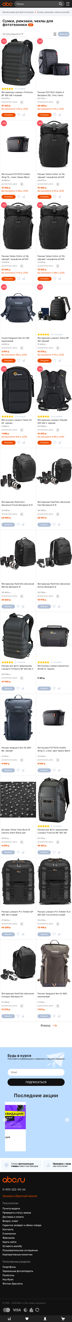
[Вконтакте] (5, 1292)
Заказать (8, 525)
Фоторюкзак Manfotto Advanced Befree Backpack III (18, 585)
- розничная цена (9, 100)
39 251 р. (42, 846)
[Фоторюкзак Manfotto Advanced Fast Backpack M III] (54, 472)
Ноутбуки (8, 1279)
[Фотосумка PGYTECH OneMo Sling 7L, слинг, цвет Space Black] (54, 718)
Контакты (8, 1229)
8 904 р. (6, 764)
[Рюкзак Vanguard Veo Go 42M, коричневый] (54, 963)
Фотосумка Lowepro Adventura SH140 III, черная (53, 667)
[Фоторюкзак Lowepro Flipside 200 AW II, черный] (54, 390)
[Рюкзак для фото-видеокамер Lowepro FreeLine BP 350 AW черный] (54, 799)
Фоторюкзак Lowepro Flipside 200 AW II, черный (52, 421)
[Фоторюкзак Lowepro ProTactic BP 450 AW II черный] (18, 62)
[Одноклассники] (11, 1292)
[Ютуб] (17, 1292)
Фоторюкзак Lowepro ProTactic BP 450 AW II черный (17, 94)
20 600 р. (42, 106)
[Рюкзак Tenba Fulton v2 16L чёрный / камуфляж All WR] (54, 144)
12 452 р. (6, 188)
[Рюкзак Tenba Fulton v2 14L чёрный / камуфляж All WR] (18, 226)
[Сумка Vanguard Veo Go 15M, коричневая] (18, 308)
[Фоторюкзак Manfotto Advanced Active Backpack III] (54, 554)
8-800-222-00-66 (14, 1189)
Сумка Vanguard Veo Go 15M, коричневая (16, 339)
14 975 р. (42, 600)
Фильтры (63, 34)
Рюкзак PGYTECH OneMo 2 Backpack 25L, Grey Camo (51, 94)
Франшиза (9, 1237)
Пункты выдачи (11, 1208)
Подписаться (36, 1082)
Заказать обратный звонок (20, 1196)
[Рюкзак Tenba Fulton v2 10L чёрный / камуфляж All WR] (54, 226)
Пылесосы (8, 1275)
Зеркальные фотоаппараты (18, 1271)
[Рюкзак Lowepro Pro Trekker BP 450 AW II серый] (18, 881)
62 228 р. (6, 927)
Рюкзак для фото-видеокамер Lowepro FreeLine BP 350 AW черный (53, 831)
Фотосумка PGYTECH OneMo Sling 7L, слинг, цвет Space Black (54, 749)
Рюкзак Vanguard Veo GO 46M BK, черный (16, 749)
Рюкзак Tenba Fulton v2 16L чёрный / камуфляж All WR (51, 175)
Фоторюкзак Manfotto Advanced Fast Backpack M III (54, 503)
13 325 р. (42, 269)
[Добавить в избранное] (18, 114)
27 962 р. (6, 681)
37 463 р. (6, 106)
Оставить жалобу (12, 1246)
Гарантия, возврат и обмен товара (22, 1225)
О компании (9, 1233)
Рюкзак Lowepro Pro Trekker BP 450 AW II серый (17, 913)
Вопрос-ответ (10, 1221)
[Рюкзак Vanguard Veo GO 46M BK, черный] (18, 718)
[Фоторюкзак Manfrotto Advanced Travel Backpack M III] (18, 472)
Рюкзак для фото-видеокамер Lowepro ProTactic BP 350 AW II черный (17, 667)
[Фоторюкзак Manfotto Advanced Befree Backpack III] (18, 554)
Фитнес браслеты (13, 1283)
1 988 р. (5, 433)
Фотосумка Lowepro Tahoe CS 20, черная (16, 421)
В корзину (9, 115)
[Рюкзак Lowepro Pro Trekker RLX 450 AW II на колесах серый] (54, 881)
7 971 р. (41, 1009)
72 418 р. (42, 927)
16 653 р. (42, 433)
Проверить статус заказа (17, 1212)
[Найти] (60, 3)
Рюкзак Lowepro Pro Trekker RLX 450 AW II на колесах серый (54, 913)
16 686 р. (42, 188)
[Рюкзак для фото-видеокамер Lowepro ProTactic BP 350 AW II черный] (18, 636)
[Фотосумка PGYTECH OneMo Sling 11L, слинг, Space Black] (18, 144)
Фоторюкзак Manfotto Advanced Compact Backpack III (18, 995)
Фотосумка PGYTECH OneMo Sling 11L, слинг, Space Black (16, 175)
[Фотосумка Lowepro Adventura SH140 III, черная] (54, 636)
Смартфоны (9, 1267)
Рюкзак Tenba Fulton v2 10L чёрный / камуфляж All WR (51, 257)
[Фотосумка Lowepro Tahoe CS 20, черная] (18, 390)
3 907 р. (6, 351)
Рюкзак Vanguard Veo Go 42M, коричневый (52, 995)
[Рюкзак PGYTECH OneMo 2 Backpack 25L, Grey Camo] (54, 62)
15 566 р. (6, 269)
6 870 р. (6, 846)
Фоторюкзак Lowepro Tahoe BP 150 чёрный (53, 339)
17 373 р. (6, 1009)
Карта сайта (9, 1242)
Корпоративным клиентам (17, 1254)
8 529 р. (42, 764)
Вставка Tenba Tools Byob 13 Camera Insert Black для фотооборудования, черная (16, 831)
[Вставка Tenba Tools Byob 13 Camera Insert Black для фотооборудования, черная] (18, 799)
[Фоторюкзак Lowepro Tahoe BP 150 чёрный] (54, 308)
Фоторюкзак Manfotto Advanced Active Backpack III (54, 585)
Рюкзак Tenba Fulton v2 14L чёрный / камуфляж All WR (15, 257)
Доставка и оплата (13, 1217)
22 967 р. (42, 518)
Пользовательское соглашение (20, 1250)
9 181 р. (41, 678)
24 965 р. (6, 518)
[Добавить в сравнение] (23, 114)
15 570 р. (42, 351)
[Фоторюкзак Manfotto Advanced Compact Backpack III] (18, 963)
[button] (5, 1120)
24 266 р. (6, 600)
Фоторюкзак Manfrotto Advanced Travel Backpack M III (17, 503)
